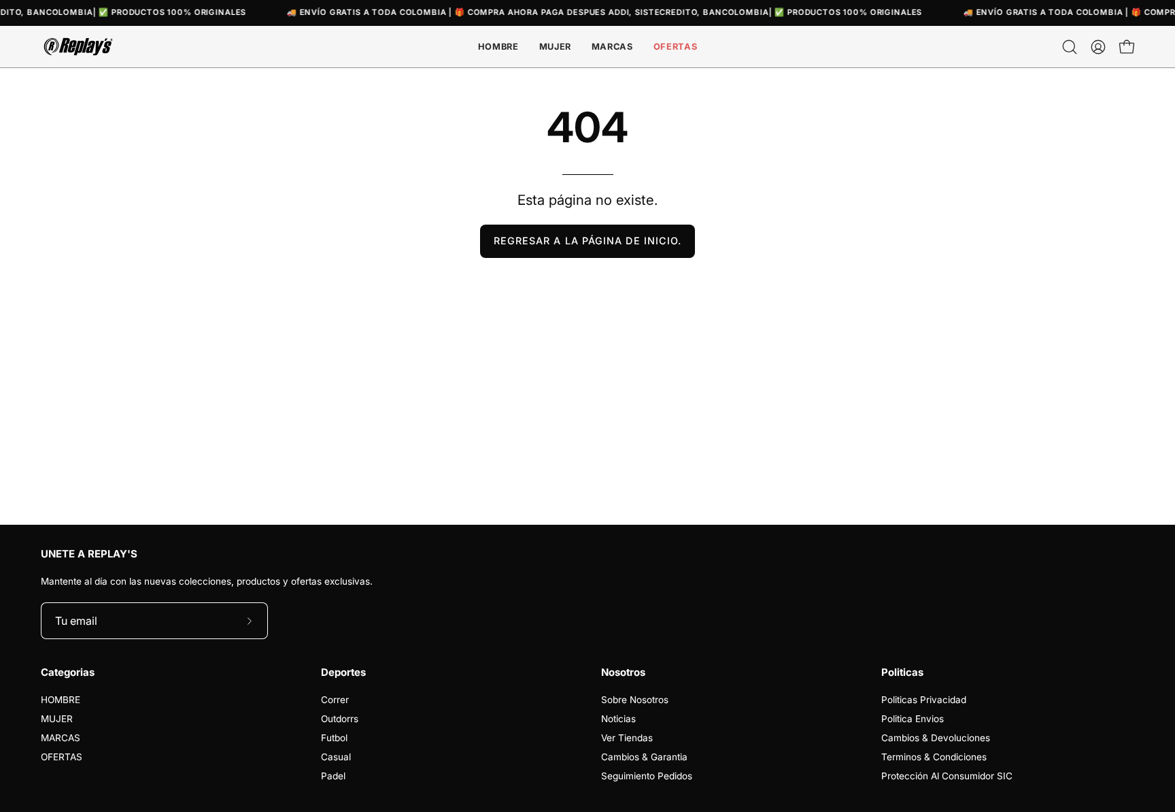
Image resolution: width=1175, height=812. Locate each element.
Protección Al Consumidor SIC (946, 775)
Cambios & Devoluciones (935, 737)
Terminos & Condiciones (934, 756)
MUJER (57, 718)
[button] (612, 46)
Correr (335, 699)
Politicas (902, 672)
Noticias (618, 718)
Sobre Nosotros (634, 699)
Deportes (343, 672)
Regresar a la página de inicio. (587, 240)
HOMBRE (60, 699)
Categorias (68, 672)
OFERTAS (61, 756)
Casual (336, 756)
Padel (333, 775)
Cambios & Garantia (644, 756)
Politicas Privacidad (923, 699)
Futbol (334, 737)
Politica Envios (912, 718)
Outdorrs (339, 718)
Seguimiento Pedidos (646, 775)
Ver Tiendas (627, 737)
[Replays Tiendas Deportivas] (78, 46)
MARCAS (60, 737)
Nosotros (623, 672)
